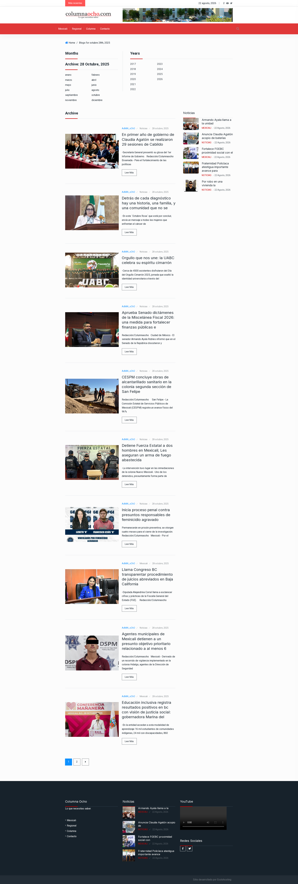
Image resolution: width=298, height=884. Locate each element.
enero (68, 74)
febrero (96, 74)
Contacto (105, 28)
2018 (133, 69)
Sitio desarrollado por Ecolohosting (212, 879)
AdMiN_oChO (128, 128)
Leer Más (129, 172)
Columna (90, 28)
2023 (160, 64)
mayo (68, 84)
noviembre (71, 100)
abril (94, 79)
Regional (76, 28)
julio (67, 90)
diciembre (97, 100)
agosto (95, 90)
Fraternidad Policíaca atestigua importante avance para (215, 167)
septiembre (71, 95)
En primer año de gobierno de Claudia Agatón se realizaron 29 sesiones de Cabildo (148, 139)
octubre (96, 95)
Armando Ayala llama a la (153, 808)
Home (72, 42)
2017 (133, 64)
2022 (133, 89)
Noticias (143, 128)
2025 (160, 74)
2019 (133, 74)
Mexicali (62, 28)
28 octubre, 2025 (160, 128)
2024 (160, 69)
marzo (68, 79)
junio (94, 84)
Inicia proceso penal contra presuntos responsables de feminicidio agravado (146, 515)
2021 (133, 84)
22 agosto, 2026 (222, 128)
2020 (133, 79)
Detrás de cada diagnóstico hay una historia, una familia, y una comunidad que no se (148, 203)
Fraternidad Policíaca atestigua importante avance (156, 852)
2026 (160, 79)
